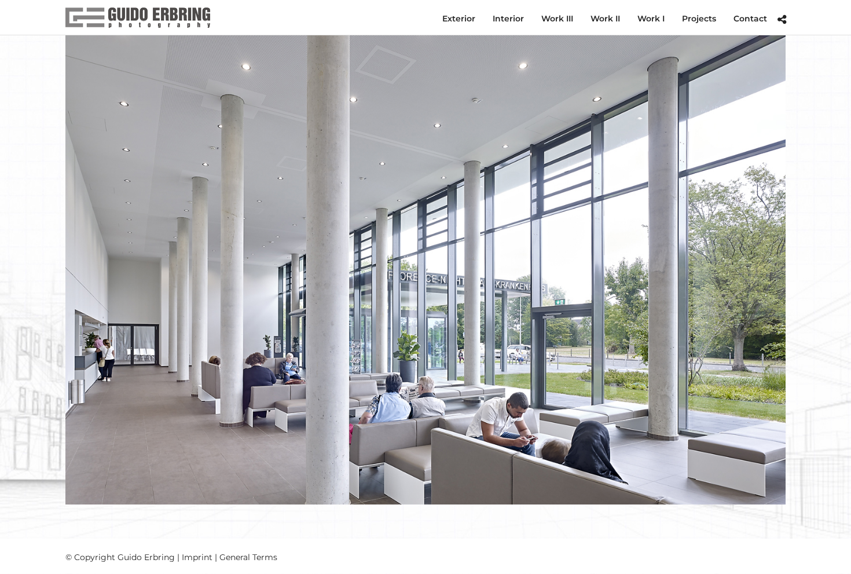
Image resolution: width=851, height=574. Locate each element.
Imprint (197, 557)
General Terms (248, 557)
